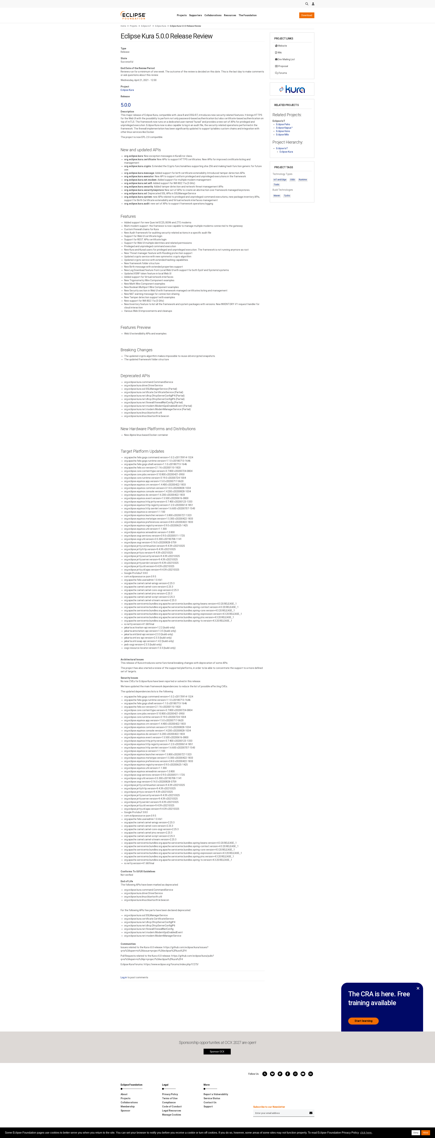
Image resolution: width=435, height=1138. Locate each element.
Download (306, 15)
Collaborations (213, 15)
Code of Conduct (172, 1106)
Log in (124, 977)
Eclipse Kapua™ (284, 127)
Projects (182, 15)
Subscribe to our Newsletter (269, 1107)
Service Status (212, 1098)
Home (123, 26)
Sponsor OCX (217, 1051)
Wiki (279, 52)
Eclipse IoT (146, 26)
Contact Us (210, 1102)
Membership (128, 1106)
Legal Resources (171, 1110)
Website (282, 45)
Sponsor (125, 1110)
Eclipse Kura (160, 26)
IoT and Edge (280, 179)
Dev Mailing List (286, 59)
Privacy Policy (170, 1094)
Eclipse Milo (282, 134)
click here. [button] (366, 1132)
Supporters (195, 15)
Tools (276, 184)
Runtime (303, 179)
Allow (425, 1133)
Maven (277, 195)
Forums (282, 73)
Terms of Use (169, 1098)
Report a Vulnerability (216, 1094)
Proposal (283, 66)
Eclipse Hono (283, 131)
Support (208, 1106)
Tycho (287, 195)
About (124, 1094)
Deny (415, 1133)
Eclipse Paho (283, 124)
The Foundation (248, 15)
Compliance (169, 1102)
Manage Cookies (171, 1114)
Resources (230, 15)
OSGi (292, 179)
